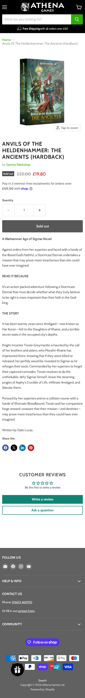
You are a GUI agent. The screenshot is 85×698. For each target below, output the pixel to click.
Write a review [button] (42, 499)
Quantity (7, 200)
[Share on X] (14, 447)
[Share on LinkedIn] (22, 447)
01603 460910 (22, 602)
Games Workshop (18, 165)
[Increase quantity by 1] (40, 210)
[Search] (77, 19)
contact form (26, 611)
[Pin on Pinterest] (31, 447)
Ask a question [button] (42, 510)
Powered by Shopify (43, 689)
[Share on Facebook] (5, 447)
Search (42, 680)
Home (6, 40)
